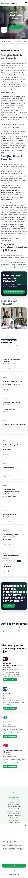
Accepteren (14, 866)
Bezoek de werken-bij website (14, 291)
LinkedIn (8, 627)
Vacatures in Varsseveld (14, 820)
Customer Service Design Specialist (11, 360)
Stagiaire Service (8, 467)
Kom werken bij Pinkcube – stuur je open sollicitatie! (13, 536)
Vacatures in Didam (14, 802)
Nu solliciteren (9, 606)
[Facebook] (4, 571)
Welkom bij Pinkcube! (10, 514)
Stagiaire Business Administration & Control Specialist (11, 492)
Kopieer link (21, 631)
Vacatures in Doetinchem (14, 806)
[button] (25, 825)
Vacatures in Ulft (14, 817)
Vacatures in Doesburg (14, 804)
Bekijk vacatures (15, 27)
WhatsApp (8, 631)
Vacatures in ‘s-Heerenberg (14, 815)
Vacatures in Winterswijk (14, 822)
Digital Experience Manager (12, 402)
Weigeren (14, 870)
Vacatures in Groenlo (14, 808)
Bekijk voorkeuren (14, 874)
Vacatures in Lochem (14, 813)
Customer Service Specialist (12, 382)
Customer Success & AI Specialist (14, 424)
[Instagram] (8, 571)
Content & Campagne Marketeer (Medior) (13, 446)
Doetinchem (7, 364)
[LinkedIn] (12, 571)
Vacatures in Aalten (14, 799)
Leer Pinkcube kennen (17, 31)
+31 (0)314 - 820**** (11, 561)
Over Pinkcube (6, 41)
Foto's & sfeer (17, 41)
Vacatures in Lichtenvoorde (14, 811)
